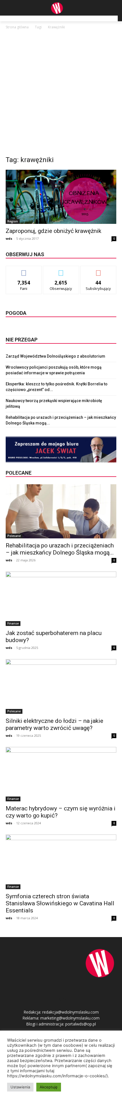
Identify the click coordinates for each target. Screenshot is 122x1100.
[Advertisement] (61, 94)
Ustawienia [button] (20, 1087)
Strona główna (17, 27)
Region (12, 221)
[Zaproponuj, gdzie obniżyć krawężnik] (61, 197)
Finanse (13, 623)
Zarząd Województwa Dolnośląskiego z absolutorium (55, 356)
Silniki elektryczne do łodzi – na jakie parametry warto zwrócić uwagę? (54, 724)
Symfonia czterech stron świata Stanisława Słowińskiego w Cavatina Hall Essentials (60, 903)
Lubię (23, 270)
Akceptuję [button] (49, 1087)
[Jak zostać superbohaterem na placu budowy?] (61, 599)
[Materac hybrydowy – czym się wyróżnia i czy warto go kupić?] (61, 774)
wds (9, 238)
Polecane (14, 536)
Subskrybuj (98, 270)
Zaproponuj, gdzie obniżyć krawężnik (53, 231)
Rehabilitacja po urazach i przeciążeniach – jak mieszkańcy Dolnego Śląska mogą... (60, 549)
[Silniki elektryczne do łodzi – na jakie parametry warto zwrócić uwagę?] (61, 686)
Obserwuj (61, 270)
